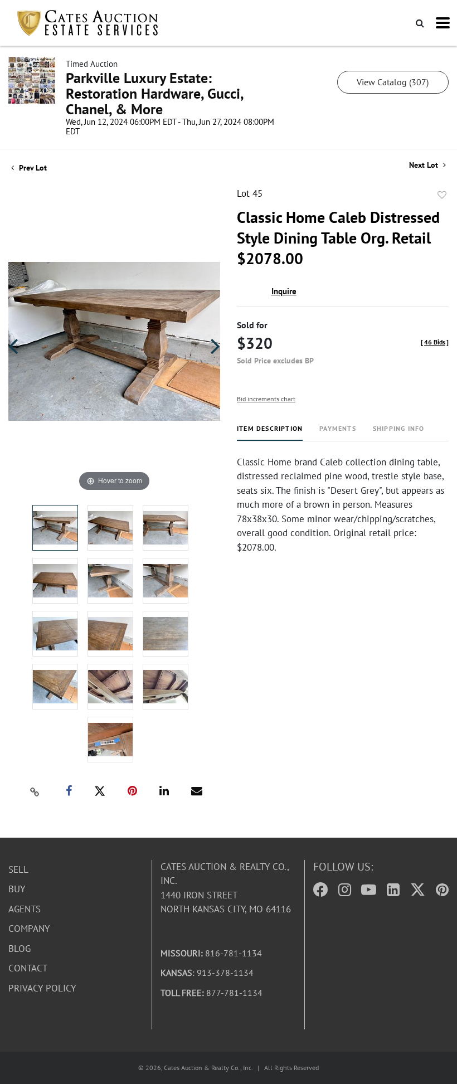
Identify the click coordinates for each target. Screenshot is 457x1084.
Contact (27, 968)
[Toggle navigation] (443, 22)
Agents (24, 909)
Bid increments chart (266, 399)
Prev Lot (32, 168)
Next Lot (424, 165)
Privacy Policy (42, 988)
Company (29, 928)
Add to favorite (442, 195)
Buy (16, 889)
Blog (19, 948)
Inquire (283, 291)
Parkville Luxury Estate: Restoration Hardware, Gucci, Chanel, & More (154, 93)
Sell (18, 869)
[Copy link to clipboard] (35, 791)
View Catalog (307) (393, 82)
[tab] (270, 433)
